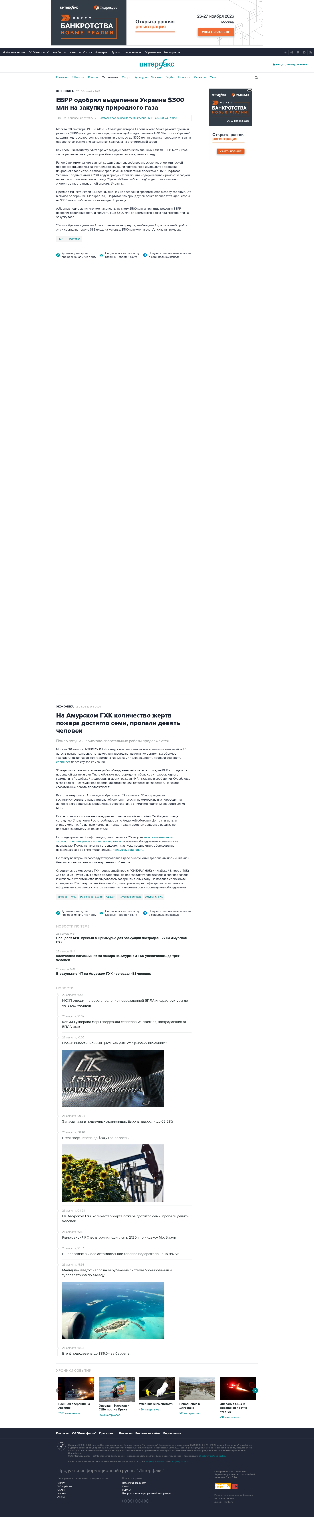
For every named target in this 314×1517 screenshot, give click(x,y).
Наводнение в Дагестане (189, 1406)
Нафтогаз (74, 239)
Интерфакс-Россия (81, 52)
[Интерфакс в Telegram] (130, 1501)
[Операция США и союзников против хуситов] (238, 1399)
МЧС (74, 896)
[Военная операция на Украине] (76, 1399)
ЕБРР (61, 239)
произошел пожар (174, 478)
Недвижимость (132, 52)
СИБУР (110, 896)
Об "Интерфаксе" (39, 52)
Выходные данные (224, 1498)
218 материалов (229, 1417)
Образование (153, 52)
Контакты (62, 1433)
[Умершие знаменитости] (157, 1399)
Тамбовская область (116, 517)
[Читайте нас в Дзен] (124, 1501)
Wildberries (92, 517)
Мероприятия (172, 52)
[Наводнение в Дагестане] (197, 1399)
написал (164, 428)
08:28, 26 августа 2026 (88, 706)
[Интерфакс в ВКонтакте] (135, 1501)
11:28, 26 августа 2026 (84, 286)
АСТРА (61, 1496)
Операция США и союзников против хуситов (233, 1408)
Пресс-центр (107, 1433)
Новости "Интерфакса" (134, 1483)
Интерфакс (157, 64)
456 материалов (149, 1409)
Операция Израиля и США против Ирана (114, 1407)
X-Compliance (64, 1486)
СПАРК (61, 1483)
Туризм (116, 52)
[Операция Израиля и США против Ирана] (117, 1401)
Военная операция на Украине (74, 1406)
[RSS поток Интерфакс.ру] (140, 1501)
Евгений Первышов (70, 517)
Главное (62, 77)
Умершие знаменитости (156, 1404)
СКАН (125, 1486)
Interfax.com (59, 52)
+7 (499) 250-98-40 (155, 1461)
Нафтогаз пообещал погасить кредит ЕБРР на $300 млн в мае (137, 118)
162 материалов (189, 1413)
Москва (156, 77)
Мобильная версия (14, 52)
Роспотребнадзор (91, 896)
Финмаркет (101, 52)
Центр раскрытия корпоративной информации (146, 1493)
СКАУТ (61, 1489)
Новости (184, 77)
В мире (93, 77)
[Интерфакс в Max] (146, 1501)
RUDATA (126, 1489)
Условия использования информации (233, 1495)
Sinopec (62, 896)
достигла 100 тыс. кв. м (152, 483)
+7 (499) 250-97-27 (181, 1461)
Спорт (126, 77)
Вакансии (125, 1433)
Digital (170, 77)
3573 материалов (109, 1415)
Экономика (110, 77)
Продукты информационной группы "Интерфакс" (110, 1471)
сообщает (63, 762)
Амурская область (130, 896)
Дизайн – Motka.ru (223, 1502)
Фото (213, 77)
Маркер (61, 1493)
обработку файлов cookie (212, 1456)
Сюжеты (200, 77)
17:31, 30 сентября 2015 (88, 91)
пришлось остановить (128, 850)
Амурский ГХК (154, 896)
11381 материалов (69, 1413)
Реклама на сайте (147, 1433)
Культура (140, 77)
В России (78, 77)
